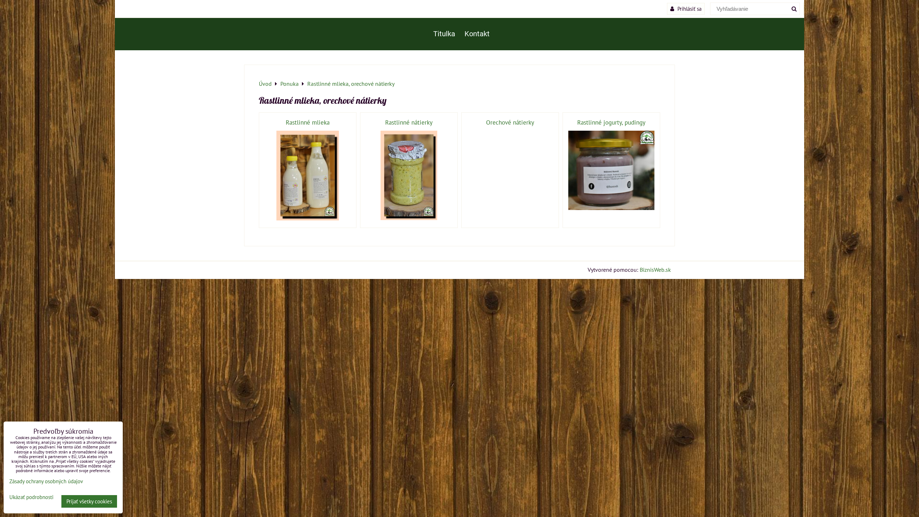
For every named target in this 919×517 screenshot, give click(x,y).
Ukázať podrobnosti (31, 497)
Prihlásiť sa (688, 8)
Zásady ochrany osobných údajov (46, 481)
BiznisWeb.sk (655, 269)
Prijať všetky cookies (89, 501)
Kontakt (477, 34)
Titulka (444, 34)
